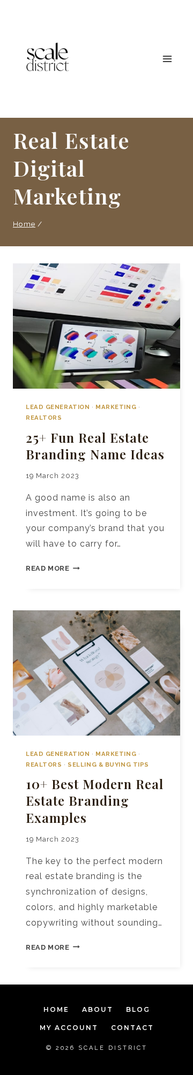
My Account (69, 1028)
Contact (132, 1028)
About (97, 1009)
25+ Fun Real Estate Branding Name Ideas (95, 446)
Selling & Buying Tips (108, 764)
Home (56, 1009)
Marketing (115, 407)
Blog (138, 1009)
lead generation (58, 407)
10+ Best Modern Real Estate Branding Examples (95, 800)
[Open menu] (167, 58)
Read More (53, 568)
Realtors (44, 417)
